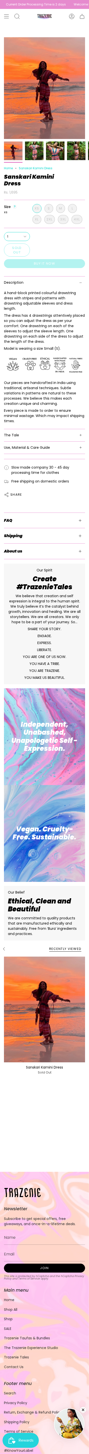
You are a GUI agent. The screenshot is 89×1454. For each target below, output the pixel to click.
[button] (17, 16)
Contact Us (13, 1366)
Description (13, 282)
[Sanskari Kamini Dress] (44, 1009)
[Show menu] (6, 16)
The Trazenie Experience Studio (31, 1347)
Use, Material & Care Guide (27, 447)
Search (10, 1393)
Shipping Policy (16, 1421)
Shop (8, 1318)
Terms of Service (29, 1279)
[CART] (82, 16)
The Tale (11, 435)
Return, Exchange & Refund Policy (33, 1412)
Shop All (10, 1309)
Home (8, 168)
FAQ (8, 520)
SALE (7, 1328)
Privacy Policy (15, 1402)
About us (13, 551)
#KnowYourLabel (18, 1450)
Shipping (13, 536)
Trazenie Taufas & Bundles (27, 1338)
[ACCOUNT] (72, 16)
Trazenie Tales (16, 1357)
